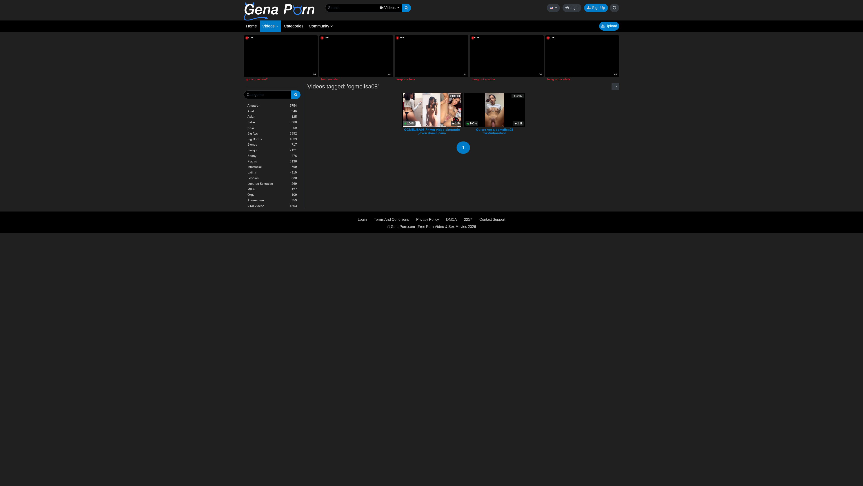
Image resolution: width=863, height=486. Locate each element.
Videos (269, 26)
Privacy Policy (427, 219)
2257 (468, 219)
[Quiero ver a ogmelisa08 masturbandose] (494, 109)
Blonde (272, 144)
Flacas (272, 161)
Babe (272, 122)
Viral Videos (272, 206)
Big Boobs (272, 139)
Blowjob (272, 150)
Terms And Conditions (391, 219)
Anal (272, 111)
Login (573, 8)
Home (251, 26)
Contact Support (492, 219)
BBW (272, 128)
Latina (272, 172)
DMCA (451, 219)
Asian (272, 116)
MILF (272, 189)
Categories (293, 26)
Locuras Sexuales (272, 183)
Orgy (272, 194)
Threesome (272, 200)
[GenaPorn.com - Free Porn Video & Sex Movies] (279, 11)
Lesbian (272, 178)
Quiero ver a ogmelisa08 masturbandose (494, 131)
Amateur (272, 105)
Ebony (272, 156)
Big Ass (272, 133)
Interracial (272, 167)
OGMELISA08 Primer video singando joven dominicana (432, 131)
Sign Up (598, 8)
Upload (611, 26)
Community (319, 26)
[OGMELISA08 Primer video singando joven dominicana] (432, 109)
